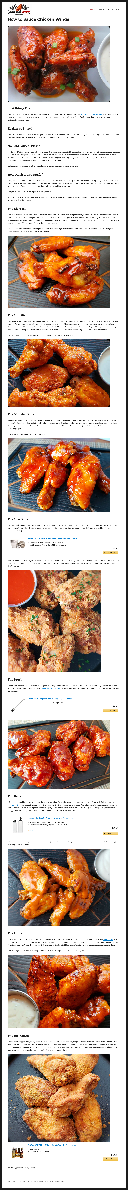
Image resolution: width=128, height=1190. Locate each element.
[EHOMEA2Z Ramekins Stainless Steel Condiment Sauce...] (18, 544)
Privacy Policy (22, 1181)
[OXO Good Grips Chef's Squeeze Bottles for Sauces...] (18, 825)
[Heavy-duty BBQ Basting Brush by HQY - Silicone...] (18, 705)
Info (116, 9)
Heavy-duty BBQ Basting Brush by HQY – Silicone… (51, 699)
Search (101, 9)
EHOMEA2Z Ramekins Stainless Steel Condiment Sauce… (53, 538)
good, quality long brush (51, 688)
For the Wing (12, 1181)
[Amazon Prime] (73, 830)
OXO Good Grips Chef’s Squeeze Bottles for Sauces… (51, 818)
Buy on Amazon (111, 552)
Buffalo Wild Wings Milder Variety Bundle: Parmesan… (52, 1145)
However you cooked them (91, 114)
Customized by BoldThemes (58, 1181)
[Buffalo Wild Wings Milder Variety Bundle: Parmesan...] (18, 1152)
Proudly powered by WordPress (38, 1181)
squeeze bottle (13, 805)
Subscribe (109, 9)
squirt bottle (108, 939)
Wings (92, 9)
